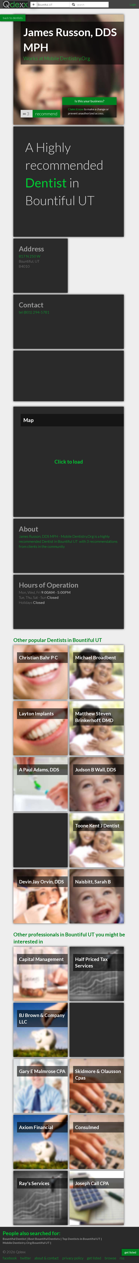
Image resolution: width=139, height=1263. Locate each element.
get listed (94, 1258)
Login (133, 4)
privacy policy (72, 1258)
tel (34, 312)
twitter (25, 1258)
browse (110, 1258)
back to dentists (13, 18)
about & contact (46, 1258)
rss (122, 1258)
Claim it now (75, 109)
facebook (10, 1258)
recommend (46, 113)
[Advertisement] (68, 376)
